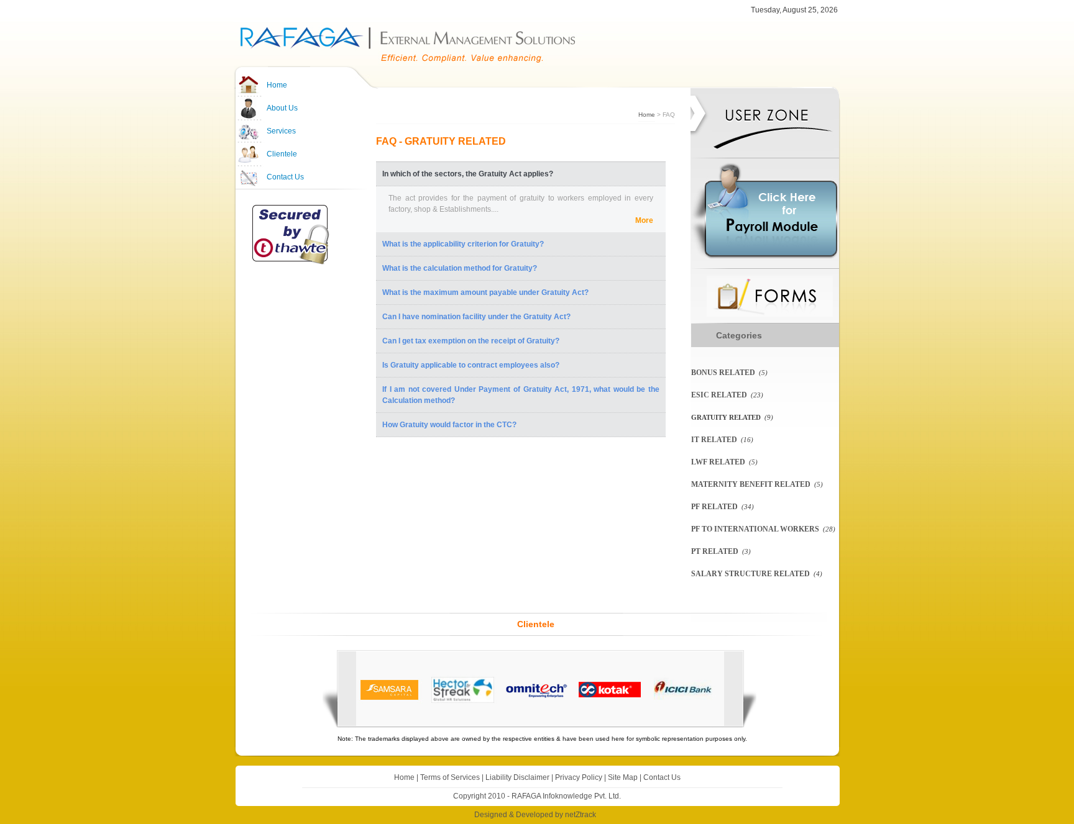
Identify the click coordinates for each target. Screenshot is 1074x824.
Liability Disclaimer (517, 777)
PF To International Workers (755, 529)
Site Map (623, 777)
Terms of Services (450, 777)
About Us (282, 108)
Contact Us (285, 177)
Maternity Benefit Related (750, 484)
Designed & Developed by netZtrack (535, 814)
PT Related (714, 551)
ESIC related (719, 395)
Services (281, 131)
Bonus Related (723, 372)
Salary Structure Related (750, 573)
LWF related (718, 462)
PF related (714, 506)
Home (277, 85)
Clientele (282, 154)
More (644, 220)
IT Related (714, 439)
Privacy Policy (578, 777)
